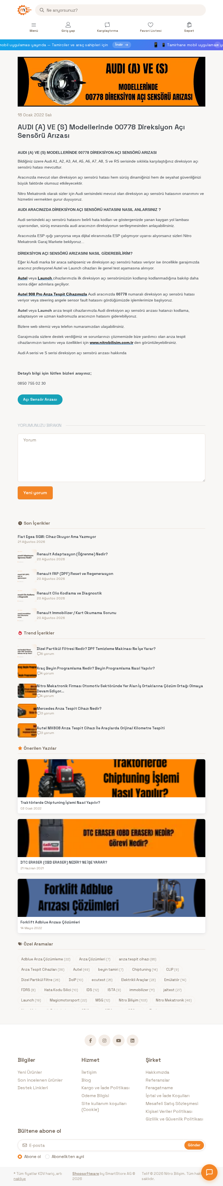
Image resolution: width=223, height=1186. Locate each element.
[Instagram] (104, 1041)
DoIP (76, 980)
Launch (31, 1000)
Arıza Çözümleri (94, 959)
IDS (92, 990)
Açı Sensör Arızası (40, 399)
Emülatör (175, 980)
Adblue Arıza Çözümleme (45, 959)
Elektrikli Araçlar (138, 980)
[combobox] (120, 10)
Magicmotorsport (68, 1000)
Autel (81, 969)
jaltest (172, 990)
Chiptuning (145, 969)
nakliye (20, 1178)
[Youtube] (119, 1041)
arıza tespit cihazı (137, 959)
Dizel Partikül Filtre (40, 980)
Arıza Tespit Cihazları (42, 969)
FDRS (28, 990)
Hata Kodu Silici (61, 990)
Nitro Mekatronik (174, 1000)
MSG (102, 1000)
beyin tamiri (110, 969)
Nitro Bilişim (133, 1000)
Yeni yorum (35, 493)
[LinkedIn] (133, 1041)
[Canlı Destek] (209, 1172)
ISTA (114, 990)
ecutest (102, 980)
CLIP (172, 969)
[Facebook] (91, 1041)
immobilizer (142, 990)
